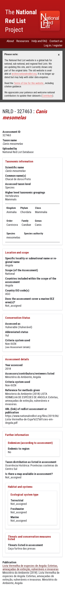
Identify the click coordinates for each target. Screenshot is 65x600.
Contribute (47, 95)
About (10, 41)
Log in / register (53, 45)
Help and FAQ (39, 41)
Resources (22, 41)
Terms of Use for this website (29, 83)
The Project (21, 20)
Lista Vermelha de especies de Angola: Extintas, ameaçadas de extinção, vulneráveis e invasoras (31, 567)
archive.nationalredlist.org (24, 73)
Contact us (56, 41)
